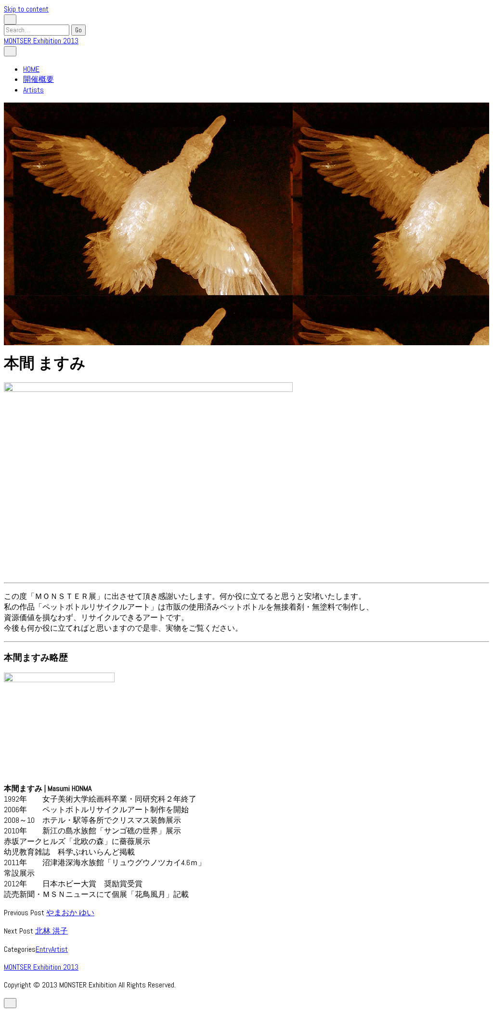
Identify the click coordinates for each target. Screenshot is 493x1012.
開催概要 (38, 79)
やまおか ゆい (70, 913)
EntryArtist (52, 949)
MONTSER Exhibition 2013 (41, 41)
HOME (31, 69)
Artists (33, 90)
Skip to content (26, 9)
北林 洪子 (51, 931)
